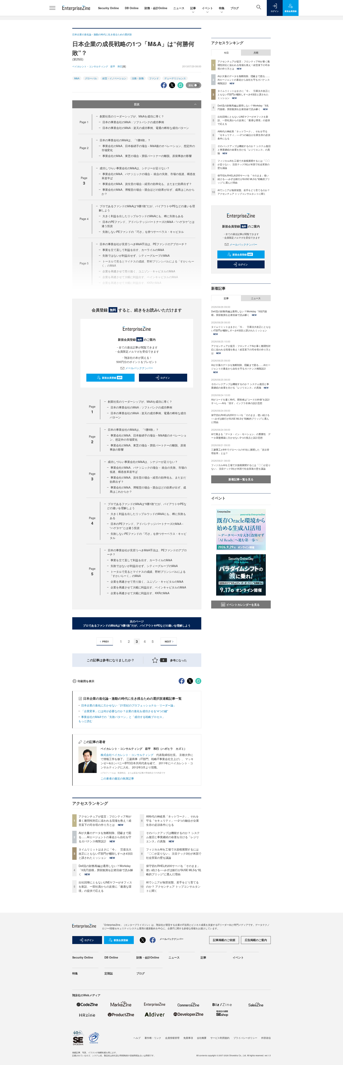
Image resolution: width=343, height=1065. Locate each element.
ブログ (234, 8)
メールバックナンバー (139, 368)
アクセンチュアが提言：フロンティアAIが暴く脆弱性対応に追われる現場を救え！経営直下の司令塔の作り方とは (105, 820)
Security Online (108, 8)
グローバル (91, 78)
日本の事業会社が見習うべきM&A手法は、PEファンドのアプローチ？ (143, 244)
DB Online (132, 8)
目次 (137, 104)
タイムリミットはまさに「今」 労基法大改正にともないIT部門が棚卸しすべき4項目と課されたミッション (106, 853)
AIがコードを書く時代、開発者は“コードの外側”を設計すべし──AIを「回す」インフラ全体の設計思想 (240, 401)
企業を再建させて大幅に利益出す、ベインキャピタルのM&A (148, 587)
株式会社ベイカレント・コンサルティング (127, 755)
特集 (221, 8)
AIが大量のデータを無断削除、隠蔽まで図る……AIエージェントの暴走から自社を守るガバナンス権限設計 (105, 837)
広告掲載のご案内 (256, 940)
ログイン (165, 377)
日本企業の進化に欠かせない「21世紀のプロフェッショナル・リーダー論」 (128, 705)
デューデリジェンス (175, 78)
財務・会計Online (156, 8)
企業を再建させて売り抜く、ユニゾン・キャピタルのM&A (147, 581)
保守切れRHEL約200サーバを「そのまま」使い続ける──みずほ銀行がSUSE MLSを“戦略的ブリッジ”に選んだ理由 (173, 870)
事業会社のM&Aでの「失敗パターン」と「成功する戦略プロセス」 (123, 717)
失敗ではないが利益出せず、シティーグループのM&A (144, 566)
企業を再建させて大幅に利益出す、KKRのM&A (140, 593)
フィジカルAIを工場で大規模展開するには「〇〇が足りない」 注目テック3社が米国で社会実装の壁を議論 (173, 853)
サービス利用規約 (219, 1037)
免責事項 (188, 1037)
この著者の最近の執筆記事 (117, 778)
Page (84, 122)
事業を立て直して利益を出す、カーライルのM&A (133, 250)
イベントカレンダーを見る (243, 604)
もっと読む (85, 721)
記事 (193, 8)
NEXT (168, 641)
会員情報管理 (172, 1037)
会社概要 (201, 1037)
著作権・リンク (153, 1037)
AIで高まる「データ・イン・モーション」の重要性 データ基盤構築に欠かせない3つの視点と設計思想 (241, 435)
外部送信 (266, 1037)
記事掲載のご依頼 (224, 940)
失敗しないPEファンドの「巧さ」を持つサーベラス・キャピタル (143, 232)
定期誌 (108, 973)
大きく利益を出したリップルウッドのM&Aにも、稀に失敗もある (142, 216)
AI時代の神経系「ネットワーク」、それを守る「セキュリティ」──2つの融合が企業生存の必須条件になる (172, 820)
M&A (76, 78)
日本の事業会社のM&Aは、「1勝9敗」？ (125, 140)
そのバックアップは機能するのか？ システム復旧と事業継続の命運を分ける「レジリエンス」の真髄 (173, 837)
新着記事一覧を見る (240, 479)
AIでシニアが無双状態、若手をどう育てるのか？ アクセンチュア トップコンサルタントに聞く (173, 886)
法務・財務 (138, 78)
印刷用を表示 (86, 681)
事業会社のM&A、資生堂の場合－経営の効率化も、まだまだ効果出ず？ (147, 184)
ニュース (178, 8)
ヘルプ (137, 1037)
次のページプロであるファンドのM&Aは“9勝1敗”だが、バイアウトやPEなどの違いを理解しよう (137, 623)
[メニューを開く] (52, 8)
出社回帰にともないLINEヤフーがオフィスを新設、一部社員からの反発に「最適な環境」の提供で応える (105, 886)
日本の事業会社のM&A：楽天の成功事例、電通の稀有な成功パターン (145, 128)
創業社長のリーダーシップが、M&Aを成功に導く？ (132, 116)
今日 (226, 52)
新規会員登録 (112, 377)
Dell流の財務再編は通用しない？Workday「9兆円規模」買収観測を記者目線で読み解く (106, 870)
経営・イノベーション (114, 78)
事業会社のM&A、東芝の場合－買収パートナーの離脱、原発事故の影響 (147, 156)
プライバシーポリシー (245, 1037)
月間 (255, 52)
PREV (105, 641)
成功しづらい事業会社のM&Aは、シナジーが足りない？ (135, 168)
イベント (207, 8)
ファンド (154, 78)
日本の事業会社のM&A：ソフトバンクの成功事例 (133, 122)
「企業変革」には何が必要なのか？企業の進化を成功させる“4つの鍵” (124, 711)
